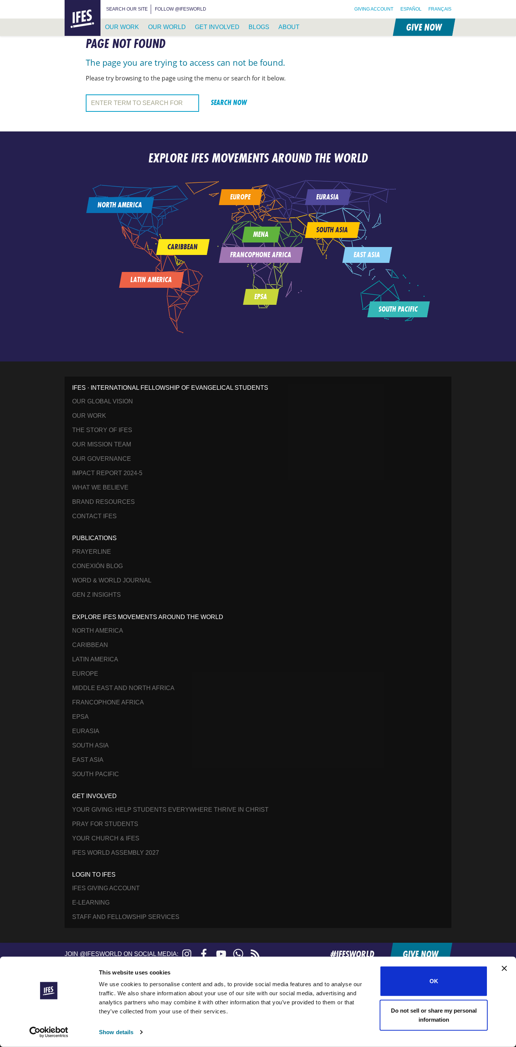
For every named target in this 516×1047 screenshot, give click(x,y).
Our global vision (102, 401)
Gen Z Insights (96, 594)
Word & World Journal (111, 580)
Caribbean (90, 645)
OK (433, 981)
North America (97, 630)
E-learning (91, 902)
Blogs (259, 27)
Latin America (95, 659)
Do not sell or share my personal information (434, 1014)
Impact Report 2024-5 (107, 473)
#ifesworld (352, 954)
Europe (85, 673)
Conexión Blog (97, 566)
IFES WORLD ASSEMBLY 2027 (115, 852)
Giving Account (373, 9)
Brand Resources (103, 502)
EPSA (80, 716)
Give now (423, 27)
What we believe (100, 487)
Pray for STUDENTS (105, 824)
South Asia (90, 745)
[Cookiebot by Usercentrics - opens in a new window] (49, 1032)
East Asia (88, 760)
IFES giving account (106, 888)
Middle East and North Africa (123, 688)
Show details (116, 1032)
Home (74, 4)
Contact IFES (94, 516)
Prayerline (91, 551)
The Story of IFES (102, 430)
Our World (167, 27)
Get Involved (217, 27)
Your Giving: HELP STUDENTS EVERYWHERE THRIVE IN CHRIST (170, 809)
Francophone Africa (108, 702)
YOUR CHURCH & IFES (105, 838)
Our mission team (101, 444)
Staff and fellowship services (125, 917)
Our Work (122, 27)
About (289, 27)
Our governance (101, 459)
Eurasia (85, 731)
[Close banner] (504, 968)
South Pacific (95, 774)
